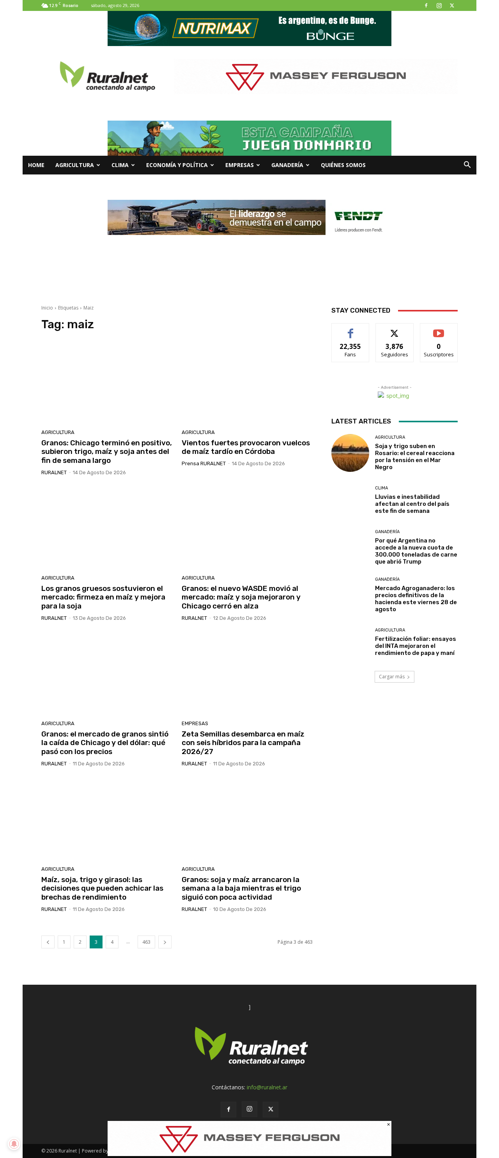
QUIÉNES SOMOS (343, 165)
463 (146, 942)
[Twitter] (452, 5)
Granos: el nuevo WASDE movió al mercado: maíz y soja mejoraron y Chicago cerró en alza (241, 597)
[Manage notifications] (14, 1144)
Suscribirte (438, 329)
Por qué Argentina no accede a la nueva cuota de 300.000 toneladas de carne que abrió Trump (416, 551)
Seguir (394, 329)
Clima (120, 165)
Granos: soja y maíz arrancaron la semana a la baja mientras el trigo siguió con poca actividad (241, 888)
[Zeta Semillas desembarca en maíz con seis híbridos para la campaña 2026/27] (247, 673)
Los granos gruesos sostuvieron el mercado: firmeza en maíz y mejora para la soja (103, 597)
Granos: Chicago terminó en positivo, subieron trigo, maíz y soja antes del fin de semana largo (106, 451)
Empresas (239, 165)
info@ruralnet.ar (267, 1087)
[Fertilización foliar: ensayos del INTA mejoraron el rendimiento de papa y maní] (350, 642)
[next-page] (165, 942)
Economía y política (177, 165)
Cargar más (392, 676)
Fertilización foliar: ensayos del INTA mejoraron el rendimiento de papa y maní (415, 645)
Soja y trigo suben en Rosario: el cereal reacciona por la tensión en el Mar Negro (415, 457)
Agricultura (74, 165)
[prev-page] (48, 942)
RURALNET (54, 472)
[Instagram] (439, 5)
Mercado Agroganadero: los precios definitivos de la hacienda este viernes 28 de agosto (416, 599)
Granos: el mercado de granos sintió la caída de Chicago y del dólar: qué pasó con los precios (104, 742)
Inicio (47, 307)
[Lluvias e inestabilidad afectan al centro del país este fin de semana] (350, 500)
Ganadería (287, 165)
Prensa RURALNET (204, 463)
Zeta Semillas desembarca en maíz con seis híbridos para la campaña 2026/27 (243, 742)
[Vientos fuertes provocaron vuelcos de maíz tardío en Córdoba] (247, 382)
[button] (467, 165)
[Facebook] (426, 5)
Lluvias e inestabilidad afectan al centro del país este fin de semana (412, 503)
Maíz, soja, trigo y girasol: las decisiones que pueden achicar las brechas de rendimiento (102, 888)
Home (36, 165)
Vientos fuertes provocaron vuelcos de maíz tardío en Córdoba (246, 447)
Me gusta (351, 329)
